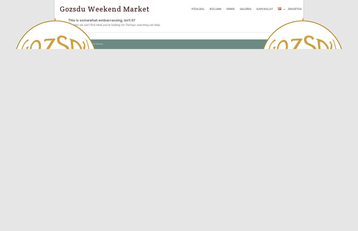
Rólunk (215, 9)
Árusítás (295, 9)
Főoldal (198, 9)
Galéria (246, 9)
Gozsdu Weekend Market (105, 9)
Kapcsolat (264, 9)
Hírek (230, 9)
